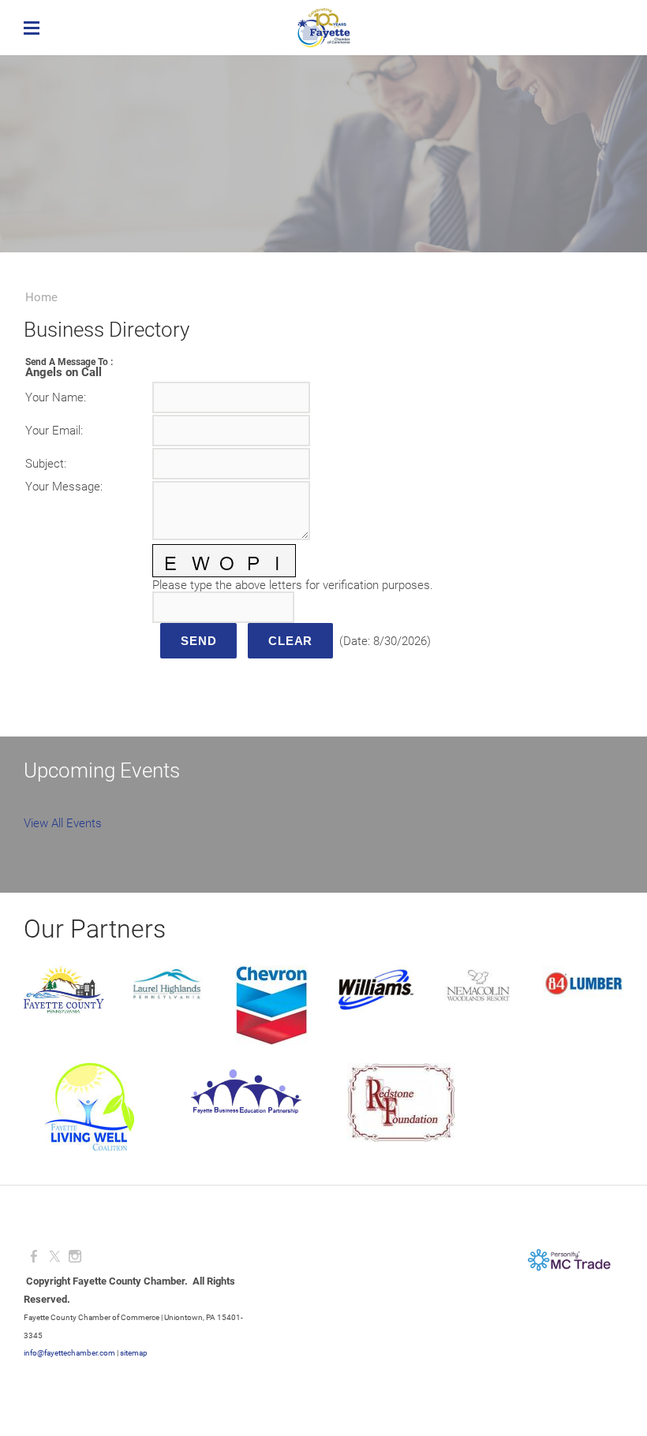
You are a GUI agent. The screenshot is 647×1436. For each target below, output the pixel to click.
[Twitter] (54, 1256)
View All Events (63, 824)
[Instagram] (75, 1256)
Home (41, 297)
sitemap (134, 1352)
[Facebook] (34, 1256)
